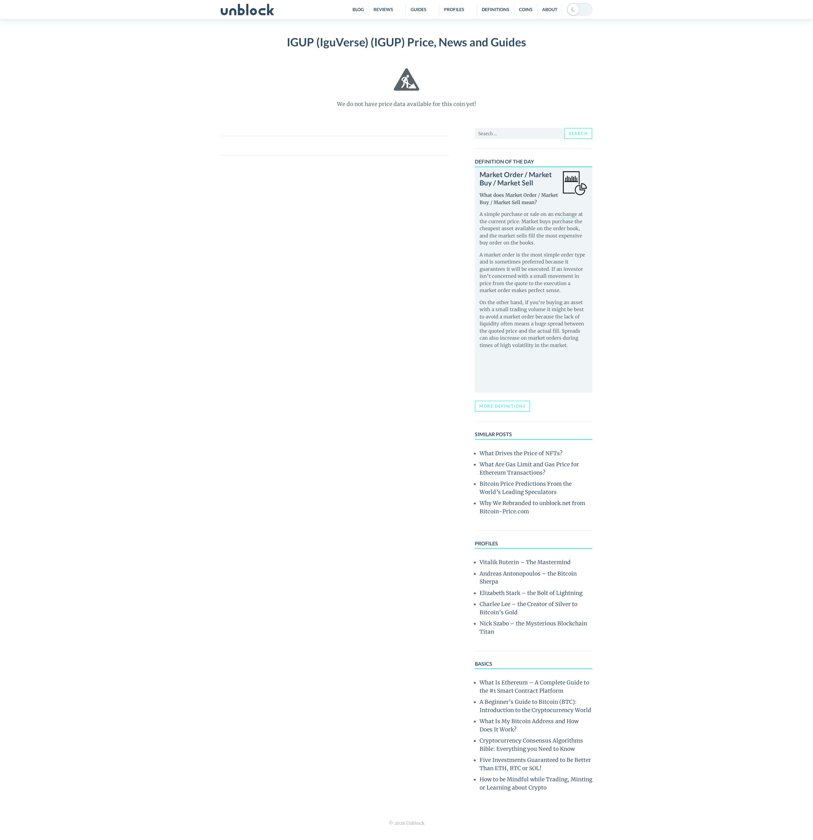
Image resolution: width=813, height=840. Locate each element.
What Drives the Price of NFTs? (521, 453)
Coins (526, 9)
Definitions (495, 9)
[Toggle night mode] (579, 9)
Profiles (454, 9)
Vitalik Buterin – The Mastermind (525, 562)
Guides (419, 9)
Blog (358, 9)
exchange (566, 214)
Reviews (383, 9)
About (549, 9)
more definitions (502, 406)
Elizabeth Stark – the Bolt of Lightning (531, 593)
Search (578, 133)
